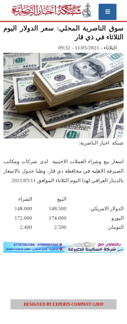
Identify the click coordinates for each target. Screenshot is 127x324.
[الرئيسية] (51, 10)
